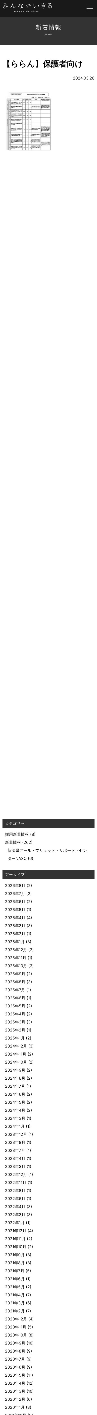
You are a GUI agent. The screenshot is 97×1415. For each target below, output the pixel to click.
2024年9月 (15, 1070)
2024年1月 (15, 1126)
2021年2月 (15, 1310)
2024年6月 (15, 1094)
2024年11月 (15, 1054)
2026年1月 (15, 941)
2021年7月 (14, 1270)
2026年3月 (15, 925)
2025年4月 (15, 1013)
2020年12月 (16, 1318)
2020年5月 (15, 1375)
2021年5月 (15, 1286)
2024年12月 (16, 1046)
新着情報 (13, 842)
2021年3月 (15, 1302)
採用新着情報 (17, 834)
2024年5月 (15, 1102)
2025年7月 (15, 989)
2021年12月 (15, 1230)
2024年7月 (15, 1086)
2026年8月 (15, 885)
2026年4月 (15, 917)
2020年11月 (15, 1326)
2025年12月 (16, 949)
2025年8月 (15, 981)
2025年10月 (16, 965)
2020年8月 (15, 1351)
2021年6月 (15, 1278)
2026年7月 (15, 893)
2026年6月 (15, 901)
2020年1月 (15, 1407)
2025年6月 (15, 997)
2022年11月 (15, 1182)
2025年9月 (15, 973)
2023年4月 (15, 1158)
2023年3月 (15, 1166)
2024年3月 (15, 1118)
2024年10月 (16, 1062)
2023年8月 (15, 1142)
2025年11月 (15, 957)
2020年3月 (15, 1391)
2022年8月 (15, 1190)
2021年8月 (15, 1262)
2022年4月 (15, 1206)
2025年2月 (15, 1029)
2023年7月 (15, 1150)
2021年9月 (15, 1254)
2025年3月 (15, 1021)
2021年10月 (15, 1246)
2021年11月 (15, 1238)
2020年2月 (15, 1399)
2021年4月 (15, 1294)
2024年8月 (15, 1078)
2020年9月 (15, 1343)
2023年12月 (16, 1134)
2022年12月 (16, 1174)
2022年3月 (15, 1214)
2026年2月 (15, 933)
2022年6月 (15, 1198)
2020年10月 (16, 1334)
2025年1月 (15, 1037)
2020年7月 (15, 1359)
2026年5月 (15, 909)
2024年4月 (15, 1110)
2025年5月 (15, 1005)
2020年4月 (15, 1383)
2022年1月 (15, 1222)
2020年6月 (15, 1367)
